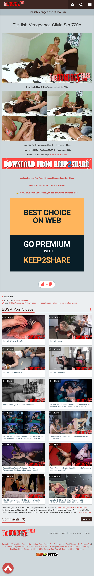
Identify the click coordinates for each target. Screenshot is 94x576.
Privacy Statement (76, 533)
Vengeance (19, 303)
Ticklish (12, 303)
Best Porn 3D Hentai (58, 549)
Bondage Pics (64, 544)
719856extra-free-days (59, 154)
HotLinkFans (37, 544)
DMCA (64, 533)
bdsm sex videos (38, 303)
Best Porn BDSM (33, 546)
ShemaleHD (74, 544)
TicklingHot (16, 544)
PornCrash (21, 546)
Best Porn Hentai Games (19, 549)
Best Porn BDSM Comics (40, 549)
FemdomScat (86, 544)
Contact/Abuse (53, 533)
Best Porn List (10, 546)
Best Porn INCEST (48, 546)
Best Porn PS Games (75, 549)
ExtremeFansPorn (50, 544)
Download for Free (84, 512)
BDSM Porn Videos (21, 300)
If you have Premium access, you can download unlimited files (49, 192)
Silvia (26, 303)
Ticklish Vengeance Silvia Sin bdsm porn (72, 507)
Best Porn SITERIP (80, 546)
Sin (30, 303)
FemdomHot (26, 544)
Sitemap (87, 533)
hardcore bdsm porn (53, 303)
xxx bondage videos (69, 303)
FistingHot (6, 544)
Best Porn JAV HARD (64, 546)
